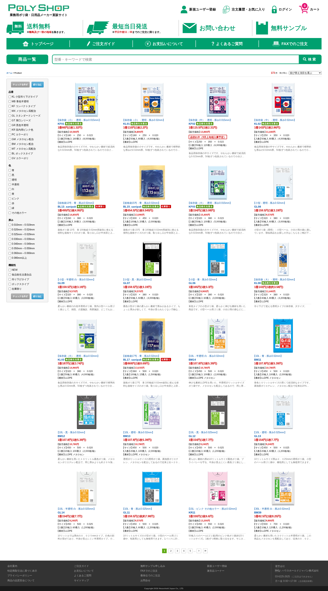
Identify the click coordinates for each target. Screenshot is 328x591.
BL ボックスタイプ (22, 153)
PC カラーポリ (20, 134)
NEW (14, 269)
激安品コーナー (215, 570)
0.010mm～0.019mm (23, 224)
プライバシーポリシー (19, 575)
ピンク (15, 198)
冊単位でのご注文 (150, 575)
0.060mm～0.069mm (23, 253)
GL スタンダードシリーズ (26, 115)
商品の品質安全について (21, 580)
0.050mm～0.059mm (23, 248)
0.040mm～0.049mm (23, 243)
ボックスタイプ (20, 284)
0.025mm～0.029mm (23, 234)
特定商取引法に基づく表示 (22, 570)
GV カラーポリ (20, 158)
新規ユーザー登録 (202, 9)
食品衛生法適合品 (22, 274)
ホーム (9, 73)
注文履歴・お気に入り (248, 9)
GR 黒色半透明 (20, 125)
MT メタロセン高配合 (24, 148)
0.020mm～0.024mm (23, 229)
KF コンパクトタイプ (23, 106)
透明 (14, 179)
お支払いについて (168, 44)
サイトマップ (81, 580)
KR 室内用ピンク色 (22, 129)
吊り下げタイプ (20, 279)
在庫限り (17, 288)
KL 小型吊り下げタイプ (25, 96)
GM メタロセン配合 (23, 139)
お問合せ (145, 580)
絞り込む (37, 84)
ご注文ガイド (103, 44)
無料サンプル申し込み (152, 566)
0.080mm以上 (19, 257)
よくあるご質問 (229, 44)
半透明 (15, 184)
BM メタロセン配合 (23, 144)
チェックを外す (20, 84)
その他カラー (19, 212)
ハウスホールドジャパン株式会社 (300, 570)
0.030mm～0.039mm (23, 239)
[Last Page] (205, 551)
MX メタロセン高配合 (24, 110)
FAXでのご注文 (294, 44)
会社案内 (12, 566)
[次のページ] (199, 551)
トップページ (42, 44)
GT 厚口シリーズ (21, 120)
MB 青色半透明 (20, 101)
